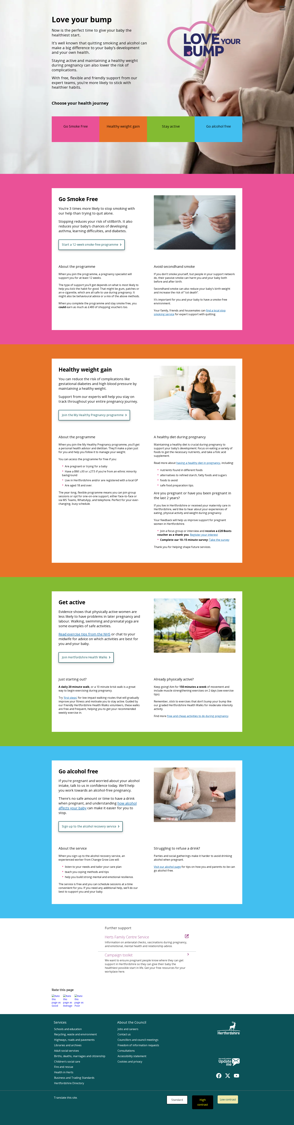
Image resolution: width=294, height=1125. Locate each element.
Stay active (171, 126)
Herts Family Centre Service (127, 936)
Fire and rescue (63, 1067)
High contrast (202, 1102)
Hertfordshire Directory (69, 1083)
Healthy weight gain (123, 126)
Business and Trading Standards (74, 1078)
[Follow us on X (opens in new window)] (227, 1075)
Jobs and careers (128, 1029)
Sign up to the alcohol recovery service (89, 826)
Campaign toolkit (119, 954)
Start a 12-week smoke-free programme (90, 245)
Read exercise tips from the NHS (84, 634)
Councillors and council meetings (138, 1040)
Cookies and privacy (130, 1061)
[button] (57, 1000)
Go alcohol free (218, 126)
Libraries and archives (67, 1045)
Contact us (124, 1034)
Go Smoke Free (75, 126)
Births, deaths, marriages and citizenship (79, 1056)
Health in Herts (63, 1072)
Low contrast (228, 1099)
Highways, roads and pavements (74, 1040)
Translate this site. (65, 1097)
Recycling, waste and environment (75, 1034)
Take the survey (219, 540)
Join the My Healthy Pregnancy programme (93, 415)
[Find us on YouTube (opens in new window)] (236, 1075)
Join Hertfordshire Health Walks (84, 657)
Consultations (126, 1051)
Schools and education (68, 1029)
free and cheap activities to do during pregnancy (197, 716)
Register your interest (204, 535)
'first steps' (70, 698)
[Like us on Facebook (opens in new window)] (219, 1075)
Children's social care (67, 1061)
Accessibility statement (132, 1056)
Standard (177, 1100)
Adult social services (66, 1051)
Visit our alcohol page (167, 867)
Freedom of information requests (138, 1045)
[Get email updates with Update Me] (229, 1062)
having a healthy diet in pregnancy (198, 463)
